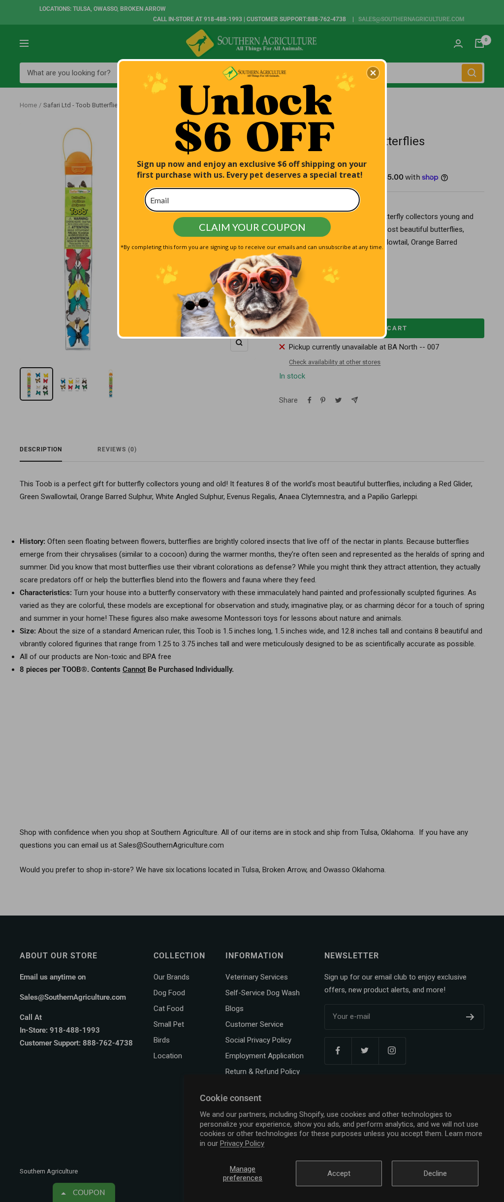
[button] (373, 73)
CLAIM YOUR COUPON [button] (252, 227)
